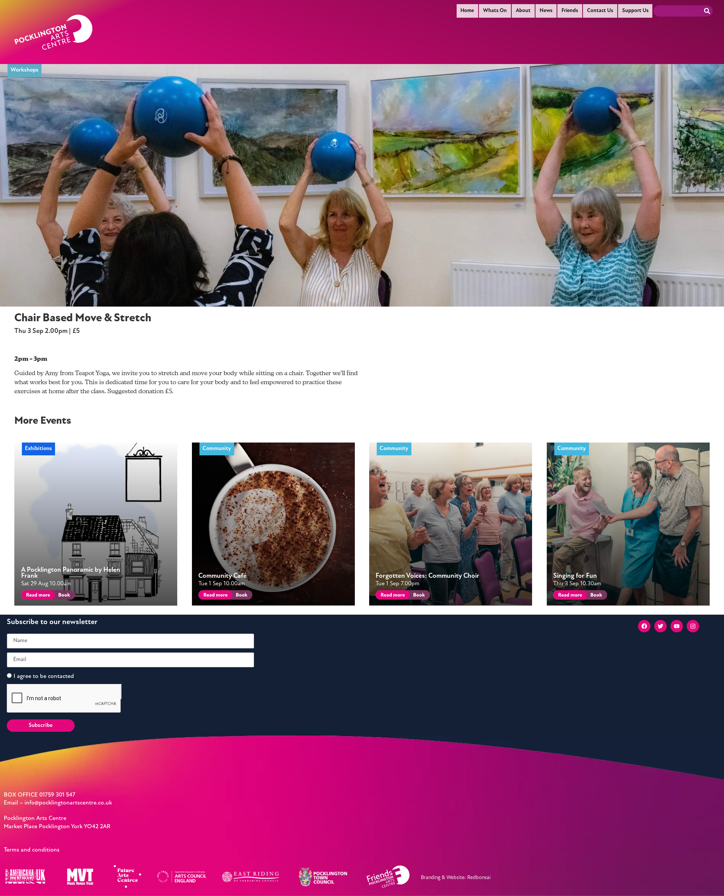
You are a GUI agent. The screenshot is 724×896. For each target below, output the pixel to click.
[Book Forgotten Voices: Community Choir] (418, 596)
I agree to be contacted (44, 676)
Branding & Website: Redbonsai (456, 878)
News (546, 11)
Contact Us (600, 11)
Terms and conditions (32, 850)
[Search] (707, 11)
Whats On (495, 11)
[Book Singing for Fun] (595, 596)
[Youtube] (676, 626)
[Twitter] (660, 626)
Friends (569, 11)
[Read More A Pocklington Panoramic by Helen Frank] (36, 596)
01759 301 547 (57, 795)
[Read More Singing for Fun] (568, 596)
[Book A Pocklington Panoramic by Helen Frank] (63, 596)
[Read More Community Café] (214, 596)
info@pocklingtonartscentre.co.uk (68, 803)
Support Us (635, 11)
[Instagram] (693, 626)
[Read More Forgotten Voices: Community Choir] (391, 596)
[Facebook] (644, 626)
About (523, 11)
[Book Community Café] (241, 596)
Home (467, 11)
